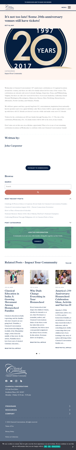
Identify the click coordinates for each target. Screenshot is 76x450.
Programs (10, 406)
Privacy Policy (9, 431)
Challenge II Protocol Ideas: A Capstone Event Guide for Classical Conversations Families (36, 204)
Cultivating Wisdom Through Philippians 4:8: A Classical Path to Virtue (29, 217)
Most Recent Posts (14, 199)
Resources (11, 410)
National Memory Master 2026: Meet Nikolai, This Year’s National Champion (32, 214)
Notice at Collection (11, 437)
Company (10, 414)
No (49, 446)
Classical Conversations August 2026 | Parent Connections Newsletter (29, 207)
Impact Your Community (13, 73)
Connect (38, 241)
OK (46, 446)
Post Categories (13, 223)
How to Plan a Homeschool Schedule (18, 210)
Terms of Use (9, 426)
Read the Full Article (13, 348)
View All (68, 263)
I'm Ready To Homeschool (38, 168)
